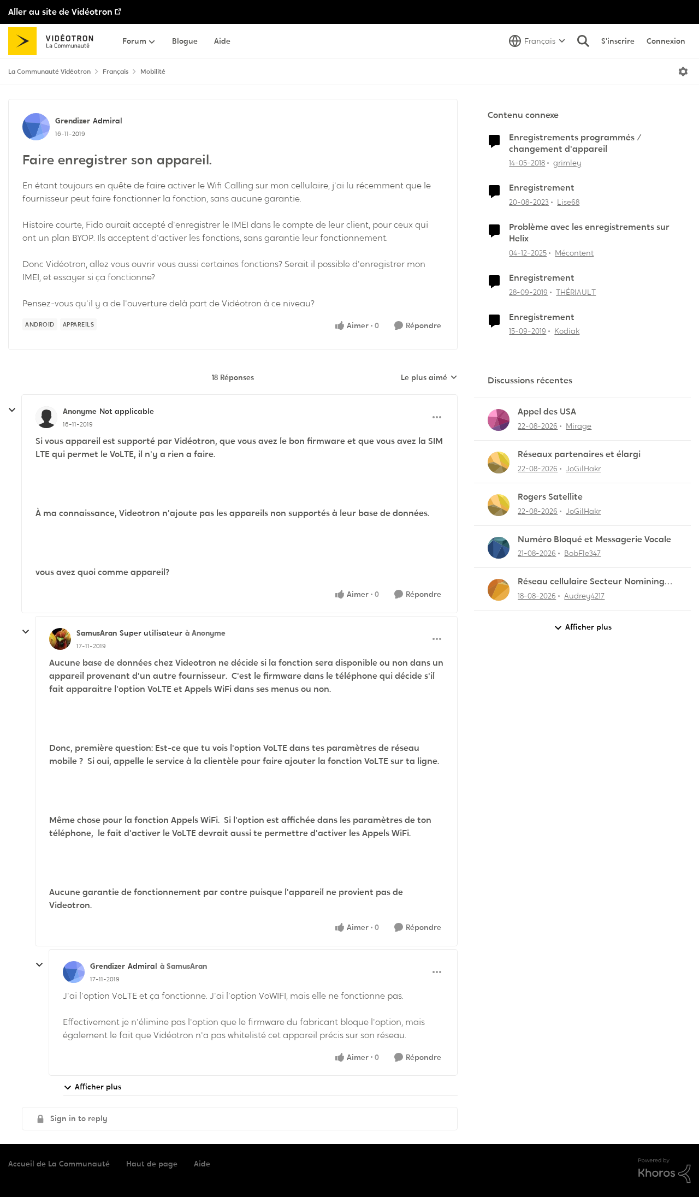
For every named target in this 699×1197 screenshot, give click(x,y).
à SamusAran (183, 966)
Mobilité (152, 71)
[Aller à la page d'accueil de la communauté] (54, 41)
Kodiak (566, 331)
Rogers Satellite (550, 496)
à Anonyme (205, 633)
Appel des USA (547, 411)
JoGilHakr (583, 468)
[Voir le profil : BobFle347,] (499, 548)
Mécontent (574, 253)
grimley (567, 163)
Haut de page (151, 1164)
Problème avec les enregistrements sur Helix (589, 233)
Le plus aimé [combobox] (429, 377)
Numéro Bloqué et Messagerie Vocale (594, 539)
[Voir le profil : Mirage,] (499, 420)
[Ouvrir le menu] (683, 71)
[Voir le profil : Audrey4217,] (499, 590)
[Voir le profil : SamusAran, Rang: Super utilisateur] (60, 639)
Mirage (578, 426)
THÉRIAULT (576, 292)
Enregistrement (541, 187)
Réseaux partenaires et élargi (579, 454)
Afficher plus (98, 1087)
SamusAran (96, 633)
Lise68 (568, 202)
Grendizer (72, 121)
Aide (202, 1164)
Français (115, 71)
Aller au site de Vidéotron (60, 11)
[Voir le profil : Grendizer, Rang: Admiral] (36, 126)
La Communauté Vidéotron (49, 71)
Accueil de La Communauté (59, 1164)
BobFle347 (582, 553)
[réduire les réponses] (12, 410)
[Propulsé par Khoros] (664, 1170)
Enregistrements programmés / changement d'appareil (575, 143)
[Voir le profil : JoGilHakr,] (499, 462)
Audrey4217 (584, 596)
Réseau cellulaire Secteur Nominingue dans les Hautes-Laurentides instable (596, 582)
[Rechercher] (583, 41)
